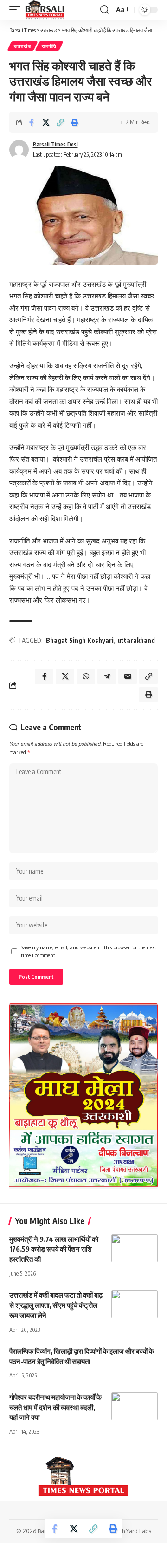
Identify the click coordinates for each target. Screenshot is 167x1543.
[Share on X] (45, 122)
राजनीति (49, 46)
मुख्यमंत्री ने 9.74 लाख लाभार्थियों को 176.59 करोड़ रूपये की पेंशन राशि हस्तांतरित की (53, 1249)
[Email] (127, 676)
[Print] (74, 122)
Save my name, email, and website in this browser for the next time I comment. (88, 951)
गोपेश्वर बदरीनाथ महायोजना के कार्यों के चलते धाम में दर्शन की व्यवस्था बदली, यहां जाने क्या (55, 1407)
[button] (17, 10)
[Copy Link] (60, 122)
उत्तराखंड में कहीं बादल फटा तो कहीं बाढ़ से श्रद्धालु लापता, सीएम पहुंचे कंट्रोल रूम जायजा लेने (56, 1305)
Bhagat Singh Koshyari (80, 640)
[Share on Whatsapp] (86, 676)
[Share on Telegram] (106, 676)
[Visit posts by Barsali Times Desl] (19, 149)
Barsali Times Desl (55, 144)
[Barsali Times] (45, 10)
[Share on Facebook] (31, 122)
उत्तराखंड (22, 46)
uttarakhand (136, 640)
